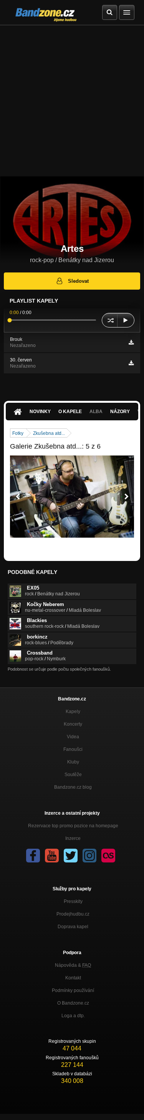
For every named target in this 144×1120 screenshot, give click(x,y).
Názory (120, 411)
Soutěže (73, 774)
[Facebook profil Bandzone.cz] (33, 855)
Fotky (17, 433)
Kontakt (73, 978)
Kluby (73, 762)
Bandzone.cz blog (73, 787)
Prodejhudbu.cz (72, 914)
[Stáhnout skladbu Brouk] (131, 342)
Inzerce (73, 838)
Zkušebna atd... (49, 433)
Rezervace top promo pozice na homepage (73, 825)
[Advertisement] (72, 100)
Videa (73, 736)
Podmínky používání (73, 990)
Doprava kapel (73, 926)
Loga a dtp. (73, 1015)
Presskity (73, 901)
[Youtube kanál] (52, 855)
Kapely (73, 711)
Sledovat (78, 281)
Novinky (40, 411)
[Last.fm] (108, 855)
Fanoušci (73, 749)
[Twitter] (71, 855)
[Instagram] (89, 855)
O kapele (70, 411)
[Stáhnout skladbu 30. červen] (131, 363)
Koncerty (73, 724)
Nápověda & (73, 965)
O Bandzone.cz (73, 1003)
